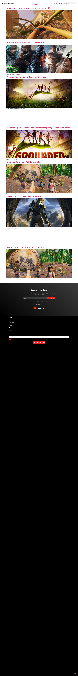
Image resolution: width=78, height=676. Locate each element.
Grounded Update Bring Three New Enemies (26, 77)
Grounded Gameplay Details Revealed (23, 162)
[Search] (10, 339)
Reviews (41, 2)
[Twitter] (59, 3)
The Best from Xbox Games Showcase (23, 196)
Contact (34, 4)
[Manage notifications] (75, 673)
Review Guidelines (36, 302)
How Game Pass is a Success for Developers (26, 42)
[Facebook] (55, 3)
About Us (34, 2)
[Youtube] (62, 3)
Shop (46, 2)
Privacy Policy (44, 302)
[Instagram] (57, 3)
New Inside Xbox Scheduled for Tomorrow (25, 247)
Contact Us (39, 304)
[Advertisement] (39, 118)
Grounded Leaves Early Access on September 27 (28, 8)
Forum (27, 2)
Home (22, 2)
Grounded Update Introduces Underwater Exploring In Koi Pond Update (38, 127)
